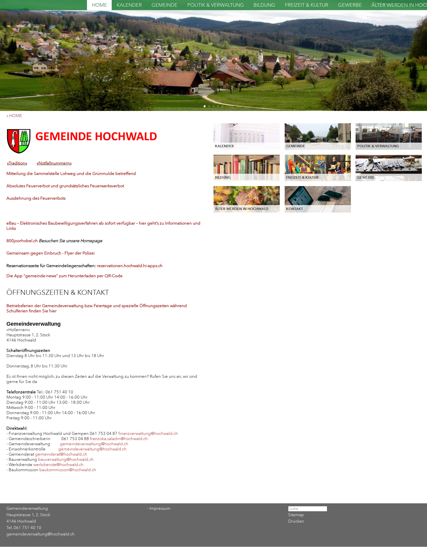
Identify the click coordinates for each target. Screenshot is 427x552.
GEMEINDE (164, 5)
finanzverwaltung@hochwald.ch (148, 433)
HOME (99, 5)
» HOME (15, 115)
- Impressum (159, 508)
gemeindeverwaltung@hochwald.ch (94, 443)
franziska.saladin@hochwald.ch (119, 438)
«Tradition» (17, 163)
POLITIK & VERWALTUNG (215, 5)
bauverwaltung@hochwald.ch (66, 459)
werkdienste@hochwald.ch (58, 464)
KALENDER (129, 5)
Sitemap (296, 514)
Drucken (296, 521)
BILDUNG (264, 5)
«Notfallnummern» (54, 163)
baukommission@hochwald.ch (67, 469)
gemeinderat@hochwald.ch (61, 454)
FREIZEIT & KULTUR (306, 5)
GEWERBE (350, 5)
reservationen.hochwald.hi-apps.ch (130, 265)
